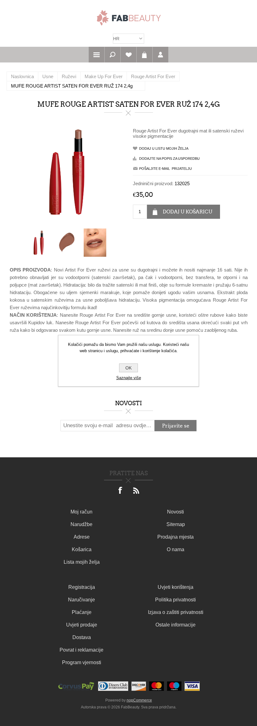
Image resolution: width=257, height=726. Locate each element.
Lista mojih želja (82, 562)
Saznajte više (128, 377)
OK (128, 367)
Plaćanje (82, 612)
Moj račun (81, 511)
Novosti (175, 511)
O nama (175, 549)
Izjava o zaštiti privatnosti (175, 612)
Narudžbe (81, 524)
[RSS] (136, 491)
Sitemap (175, 524)
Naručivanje (81, 599)
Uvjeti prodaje (81, 624)
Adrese (82, 537)
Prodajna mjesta (175, 537)
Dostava (81, 637)
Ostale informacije (175, 624)
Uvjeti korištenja (175, 587)
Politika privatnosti (175, 599)
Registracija (81, 587)
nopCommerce (139, 700)
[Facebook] (120, 491)
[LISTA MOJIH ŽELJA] (128, 54)
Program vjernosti (81, 662)
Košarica (144, 54)
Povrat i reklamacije (81, 650)
